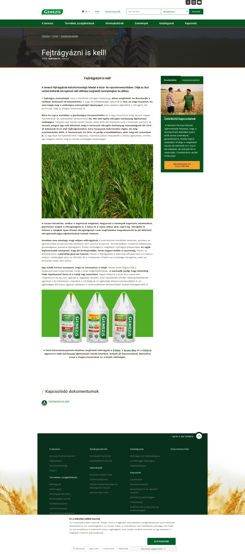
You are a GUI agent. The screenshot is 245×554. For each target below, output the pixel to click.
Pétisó (116, 350)
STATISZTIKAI (108, 549)
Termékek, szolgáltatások (79, 23)
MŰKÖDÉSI (80, 549)
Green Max (130, 350)
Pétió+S (147, 350)
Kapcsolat (191, 23)
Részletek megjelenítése (152, 549)
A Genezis (47, 23)
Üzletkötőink (170, 80)
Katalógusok (166, 23)
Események (141, 23)
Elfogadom (161, 541)
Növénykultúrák (115, 23)
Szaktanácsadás (69, 36)
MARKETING (123, 549)
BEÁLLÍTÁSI (94, 549)
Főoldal (46, 36)
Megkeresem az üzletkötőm (182, 165)
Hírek (97, 11)
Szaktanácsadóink (190, 80)
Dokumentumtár (113, 11)
